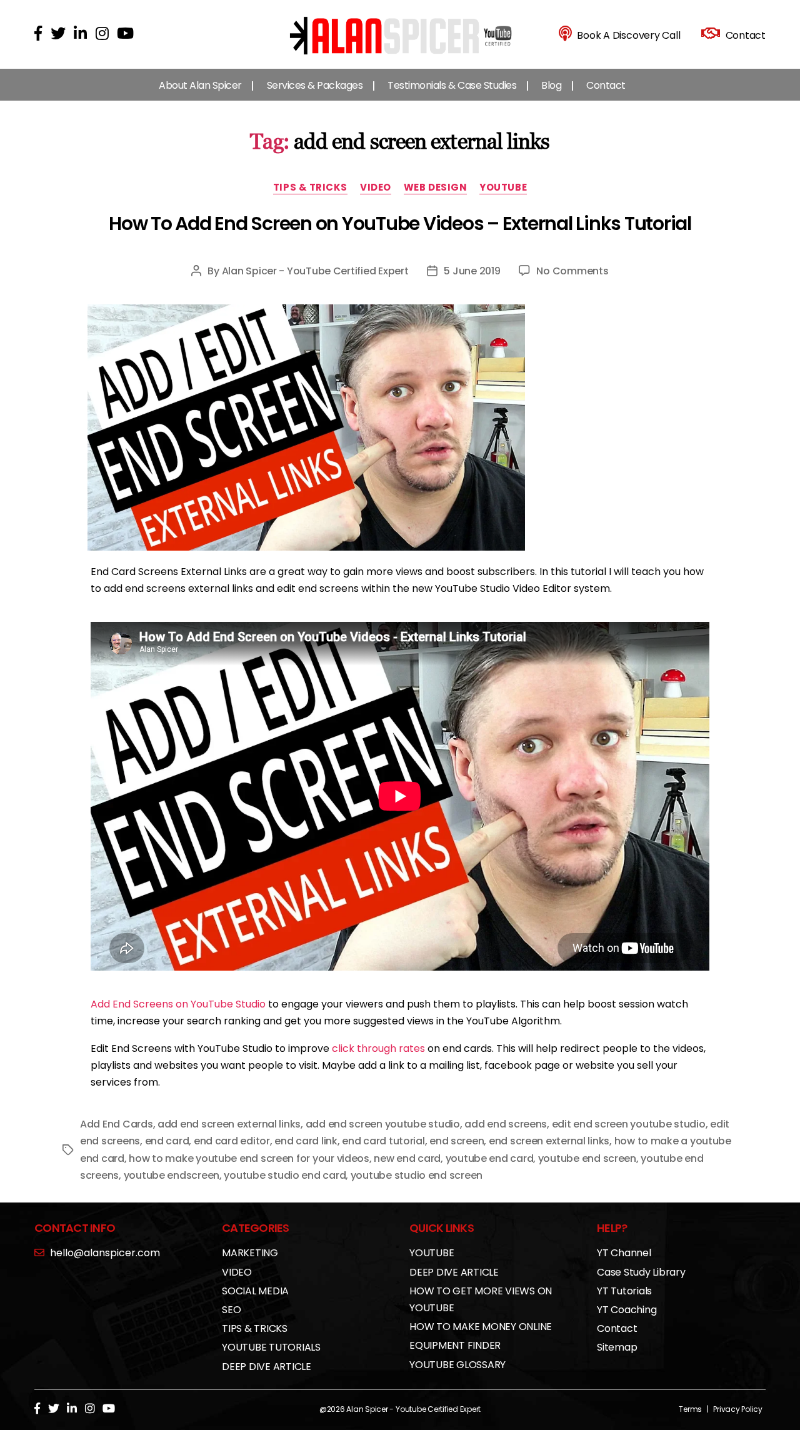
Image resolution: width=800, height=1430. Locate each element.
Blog (551, 85)
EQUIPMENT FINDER (455, 1345)
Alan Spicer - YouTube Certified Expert (315, 271)
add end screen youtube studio (383, 1124)
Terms (690, 1409)
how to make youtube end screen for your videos (249, 1158)
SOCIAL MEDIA (255, 1291)
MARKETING (250, 1253)
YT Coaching (626, 1309)
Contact (606, 85)
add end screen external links (229, 1124)
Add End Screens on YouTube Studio (178, 1004)
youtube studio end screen (416, 1175)
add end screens (505, 1124)
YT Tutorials (624, 1291)
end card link (306, 1141)
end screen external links (549, 1141)
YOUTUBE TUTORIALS (271, 1347)
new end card (407, 1158)
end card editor (232, 1141)
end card (167, 1141)
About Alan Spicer (200, 85)
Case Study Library (641, 1272)
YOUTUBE (503, 188)
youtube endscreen (171, 1175)
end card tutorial (383, 1141)
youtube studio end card (285, 1175)
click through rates (378, 1048)
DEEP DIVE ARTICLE (266, 1366)
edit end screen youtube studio (629, 1124)
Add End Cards (116, 1124)
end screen (456, 1141)
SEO (231, 1309)
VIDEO (375, 188)
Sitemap (617, 1347)
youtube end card (490, 1158)
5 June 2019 (472, 271)
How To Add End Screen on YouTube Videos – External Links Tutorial (400, 223)
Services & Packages (315, 85)
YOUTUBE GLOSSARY (457, 1365)
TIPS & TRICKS (310, 188)
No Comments (572, 271)
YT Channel (624, 1253)
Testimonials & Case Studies (452, 85)
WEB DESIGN (436, 188)
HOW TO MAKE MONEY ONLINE (480, 1326)
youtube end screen (587, 1158)
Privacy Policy (737, 1409)
